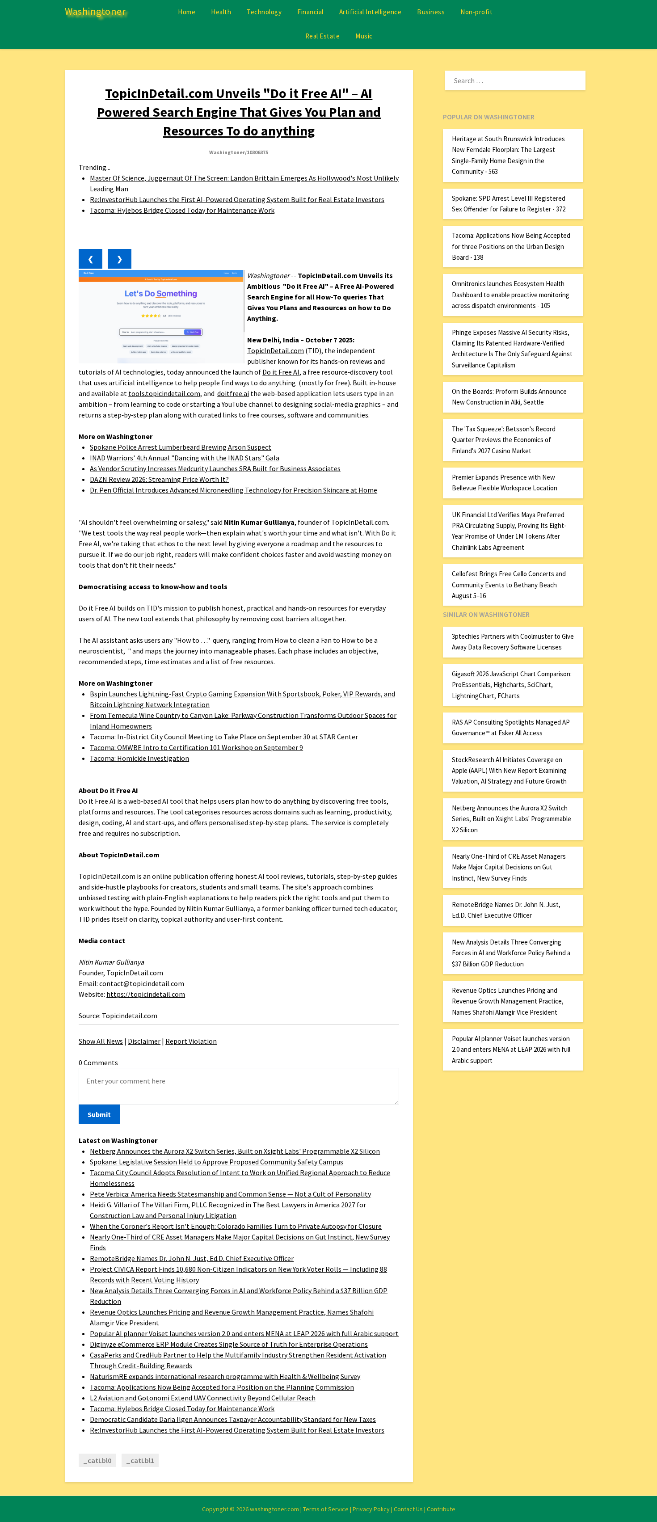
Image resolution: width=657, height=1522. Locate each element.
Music (364, 36)
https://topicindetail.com (145, 994)
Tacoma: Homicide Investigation (139, 758)
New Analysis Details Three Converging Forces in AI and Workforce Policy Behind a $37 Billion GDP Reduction (511, 953)
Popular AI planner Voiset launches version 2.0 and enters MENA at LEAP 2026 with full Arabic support (244, 1333)
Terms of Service (326, 1509)
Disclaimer (144, 1041)
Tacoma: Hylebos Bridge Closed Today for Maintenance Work (182, 210)
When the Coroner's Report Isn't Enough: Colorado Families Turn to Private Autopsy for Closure (236, 1226)
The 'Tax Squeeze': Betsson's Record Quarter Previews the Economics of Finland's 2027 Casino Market (504, 440)
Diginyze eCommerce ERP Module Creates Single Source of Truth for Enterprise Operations (229, 1344)
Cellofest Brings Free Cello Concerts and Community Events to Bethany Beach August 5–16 (509, 584)
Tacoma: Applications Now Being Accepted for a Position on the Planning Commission (222, 1387)
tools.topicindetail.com (164, 393)
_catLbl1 (140, 1460)
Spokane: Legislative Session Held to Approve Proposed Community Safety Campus (216, 1161)
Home (186, 12)
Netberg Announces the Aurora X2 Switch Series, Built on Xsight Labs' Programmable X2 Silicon (235, 1151)
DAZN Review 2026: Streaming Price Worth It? (159, 479)
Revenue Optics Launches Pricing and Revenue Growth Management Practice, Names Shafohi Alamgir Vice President (508, 1001)
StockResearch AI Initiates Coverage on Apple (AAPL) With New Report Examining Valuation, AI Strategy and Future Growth (509, 770)
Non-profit (476, 12)
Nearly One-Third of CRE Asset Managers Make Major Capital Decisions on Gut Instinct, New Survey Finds (509, 867)
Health (221, 12)
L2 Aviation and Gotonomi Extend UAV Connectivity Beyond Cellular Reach (203, 1397)
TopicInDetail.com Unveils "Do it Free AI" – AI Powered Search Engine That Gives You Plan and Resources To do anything (239, 111)
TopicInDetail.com (275, 350)
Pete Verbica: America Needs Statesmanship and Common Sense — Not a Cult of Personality (230, 1193)
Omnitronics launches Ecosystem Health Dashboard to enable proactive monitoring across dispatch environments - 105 (510, 294)
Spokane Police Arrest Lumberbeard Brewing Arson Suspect (180, 447)
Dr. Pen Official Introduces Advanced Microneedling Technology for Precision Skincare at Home (233, 489)
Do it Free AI (280, 371)
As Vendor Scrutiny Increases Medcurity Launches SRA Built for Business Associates (215, 468)
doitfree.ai (233, 393)
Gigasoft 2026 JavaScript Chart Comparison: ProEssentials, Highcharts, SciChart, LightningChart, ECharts (512, 685)
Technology (264, 12)
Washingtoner (95, 11)
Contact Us (408, 1509)
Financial (310, 12)
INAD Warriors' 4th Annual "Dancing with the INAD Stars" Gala (184, 457)
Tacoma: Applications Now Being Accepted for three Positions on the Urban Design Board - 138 (511, 246)
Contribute (441, 1509)
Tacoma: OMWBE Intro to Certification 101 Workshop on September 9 (196, 747)
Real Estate (322, 36)
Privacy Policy (371, 1509)
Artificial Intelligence (370, 12)
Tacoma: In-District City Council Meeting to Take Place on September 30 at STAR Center (224, 736)
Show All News (101, 1041)
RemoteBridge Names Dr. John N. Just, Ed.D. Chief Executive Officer (192, 1258)
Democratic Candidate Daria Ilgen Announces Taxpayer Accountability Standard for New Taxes (233, 1419)
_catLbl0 (97, 1460)
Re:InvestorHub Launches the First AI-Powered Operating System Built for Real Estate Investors (237, 199)
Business (431, 12)
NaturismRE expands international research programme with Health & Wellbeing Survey (225, 1376)
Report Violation (191, 1041)
